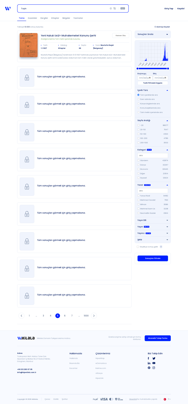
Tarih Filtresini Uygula (152, 83)
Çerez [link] (47, 399)
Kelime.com (101, 368)
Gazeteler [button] (32, 18)
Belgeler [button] (66, 18)
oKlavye (99, 373)
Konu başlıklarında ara (150, 108)
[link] (29, 45)
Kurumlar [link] (73, 368)
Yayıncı (143, 233)
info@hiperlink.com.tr (26, 372)
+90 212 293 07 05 (24, 369)
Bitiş (154, 73)
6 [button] (65, 315)
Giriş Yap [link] (168, 8)
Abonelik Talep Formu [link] (157, 338)
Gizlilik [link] (55, 399)
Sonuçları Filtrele (152, 258)
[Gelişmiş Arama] (115, 8)
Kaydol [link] (180, 8)
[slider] (137, 68)
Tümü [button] (21, 18)
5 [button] (57, 315)
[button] (8, 8)
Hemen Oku (121, 35)
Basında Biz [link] (75, 363)
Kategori (144, 150)
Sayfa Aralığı (143, 120)
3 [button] (43, 315)
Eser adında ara (147, 99)
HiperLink (99, 378)
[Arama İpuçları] (111, 8)
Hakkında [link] (74, 358)
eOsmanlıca (101, 363)
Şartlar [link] (65, 399)
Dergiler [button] (44, 18)
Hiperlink (133, 399)
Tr (168, 399)
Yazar (143, 185)
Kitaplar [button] (55, 18)
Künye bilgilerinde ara (150, 103)
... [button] (36, 315)
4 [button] (50, 315)
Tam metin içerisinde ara (151, 112)
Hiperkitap (100, 358)
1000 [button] (86, 315)
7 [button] (72, 315)
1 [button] (29, 315)
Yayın (143, 226)
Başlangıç (141, 73)
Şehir (139, 239)
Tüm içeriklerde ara (149, 95)
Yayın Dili (141, 220)
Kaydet (163, 27)
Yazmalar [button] (78, 18)
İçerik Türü (142, 90)
